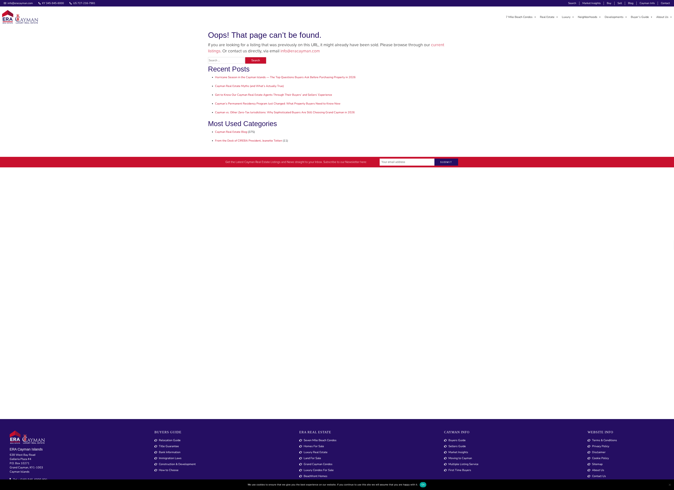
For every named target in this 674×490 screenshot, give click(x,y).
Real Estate (547, 17)
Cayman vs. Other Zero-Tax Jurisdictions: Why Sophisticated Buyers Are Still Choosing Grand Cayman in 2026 (285, 112)
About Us (662, 17)
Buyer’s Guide (640, 17)
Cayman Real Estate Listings (262, 162)
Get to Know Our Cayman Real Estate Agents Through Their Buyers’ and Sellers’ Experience (273, 95)
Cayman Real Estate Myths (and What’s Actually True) (249, 86)
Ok (423, 484)
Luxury (566, 17)
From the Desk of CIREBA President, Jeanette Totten (248, 141)
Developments (614, 17)
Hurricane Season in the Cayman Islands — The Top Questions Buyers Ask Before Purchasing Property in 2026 (285, 77)
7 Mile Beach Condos (519, 17)
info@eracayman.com (300, 51)
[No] (669, 484)
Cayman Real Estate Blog (231, 132)
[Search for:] (226, 60)
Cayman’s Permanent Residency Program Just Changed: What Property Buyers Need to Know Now (277, 104)
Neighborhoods (587, 17)
